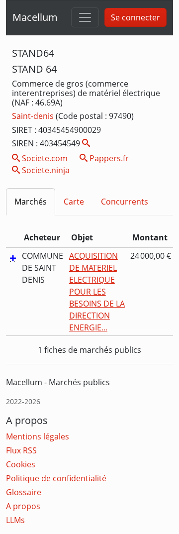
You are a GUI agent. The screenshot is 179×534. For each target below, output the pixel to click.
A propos (23, 506)
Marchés (30, 201)
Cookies (20, 464)
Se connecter (135, 17)
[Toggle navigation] (85, 17)
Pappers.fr (108, 158)
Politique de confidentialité (56, 478)
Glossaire (23, 492)
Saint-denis (34, 115)
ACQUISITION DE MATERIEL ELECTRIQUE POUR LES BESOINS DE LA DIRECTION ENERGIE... (97, 291)
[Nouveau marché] (13, 258)
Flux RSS (21, 450)
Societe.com (44, 158)
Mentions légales (37, 436)
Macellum (35, 17)
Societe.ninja (45, 170)
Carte (74, 201)
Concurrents (124, 201)
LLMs (15, 520)
